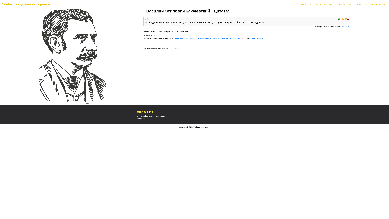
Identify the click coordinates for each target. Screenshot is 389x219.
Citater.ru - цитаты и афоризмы (26, 4)
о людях (189, 38)
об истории (345, 26)
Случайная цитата (375, 4)
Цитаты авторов (324, 4)
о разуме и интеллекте (220, 38)
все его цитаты (256, 38)
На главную (305, 4)
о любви (236, 38)
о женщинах (178, 38)
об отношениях (202, 38)
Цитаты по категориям (349, 4)
